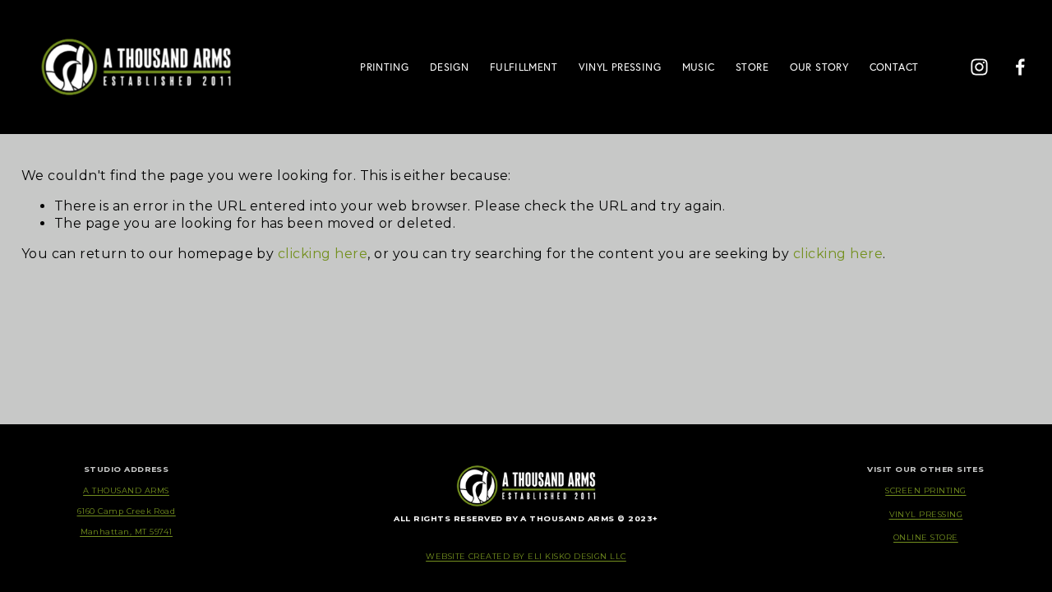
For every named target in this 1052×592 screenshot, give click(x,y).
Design (449, 66)
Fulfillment (523, 66)
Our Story (819, 66)
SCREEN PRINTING (925, 490)
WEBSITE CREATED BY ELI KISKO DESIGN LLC (526, 556)
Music (698, 66)
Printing (384, 66)
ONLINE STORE (925, 537)
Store (752, 66)
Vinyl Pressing (620, 66)
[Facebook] (1020, 67)
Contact (894, 66)
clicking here (322, 253)
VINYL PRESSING (926, 514)
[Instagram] (979, 67)
